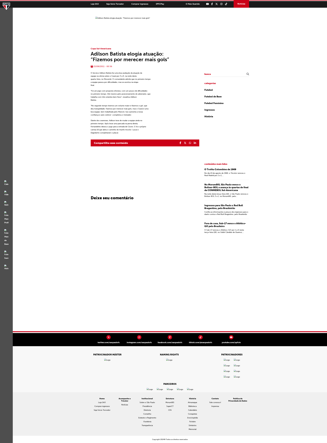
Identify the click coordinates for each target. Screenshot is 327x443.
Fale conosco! (215, 402)
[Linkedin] (195, 143)
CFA (170, 410)
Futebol (208, 90)
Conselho (147, 414)
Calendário (192, 410)
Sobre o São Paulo (147, 402)
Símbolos (192, 425)
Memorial (192, 429)
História (208, 116)
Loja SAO (95, 4)
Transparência (147, 425)
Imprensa (215, 406)
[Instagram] (221, 4)
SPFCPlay (160, 4)
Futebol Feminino (214, 103)
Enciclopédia (192, 418)
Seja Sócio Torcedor (115, 4)
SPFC (6, 6)
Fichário (192, 422)
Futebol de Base (213, 96)
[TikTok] (226, 4)
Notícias (241, 4)
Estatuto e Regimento (147, 418)
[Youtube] (207, 4)
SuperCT (169, 406)
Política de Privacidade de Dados (237, 400)
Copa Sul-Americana (101, 48)
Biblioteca (192, 406)
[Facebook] (212, 4)
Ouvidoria (147, 422)
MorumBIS (170, 402)
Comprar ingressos (139, 4)
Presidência (147, 406)
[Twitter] (216, 4)
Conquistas (192, 414)
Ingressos (209, 109)
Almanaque (192, 402)
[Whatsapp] (190, 143)
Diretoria (147, 410)
